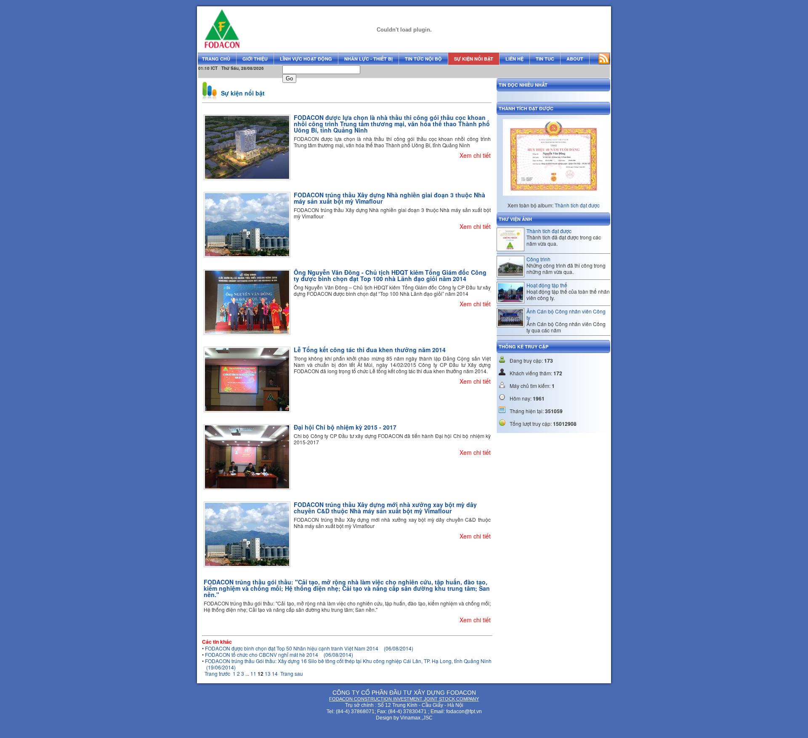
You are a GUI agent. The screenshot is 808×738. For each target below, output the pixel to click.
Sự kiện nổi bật (243, 93)
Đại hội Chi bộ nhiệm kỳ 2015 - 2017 (345, 427)
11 (253, 673)
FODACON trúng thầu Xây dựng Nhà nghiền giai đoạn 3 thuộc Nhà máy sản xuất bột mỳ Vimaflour (389, 198)
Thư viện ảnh (515, 219)
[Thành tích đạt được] (510, 247)
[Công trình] (510, 273)
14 (275, 673)
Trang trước (217, 673)
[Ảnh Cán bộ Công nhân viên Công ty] (510, 323)
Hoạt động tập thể (546, 285)
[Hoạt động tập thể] (510, 299)
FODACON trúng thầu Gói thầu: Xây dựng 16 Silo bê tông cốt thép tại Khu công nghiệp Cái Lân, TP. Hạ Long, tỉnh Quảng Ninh (348, 664)
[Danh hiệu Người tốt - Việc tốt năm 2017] (553, 201)
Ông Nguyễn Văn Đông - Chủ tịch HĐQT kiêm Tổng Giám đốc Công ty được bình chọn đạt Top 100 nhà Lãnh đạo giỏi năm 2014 (390, 275)
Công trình (538, 259)
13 (268, 673)
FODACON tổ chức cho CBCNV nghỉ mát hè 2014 (279, 654)
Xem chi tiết (475, 155)
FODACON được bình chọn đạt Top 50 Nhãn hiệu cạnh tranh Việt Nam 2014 (309, 648)
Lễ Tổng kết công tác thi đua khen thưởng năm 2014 (370, 349)
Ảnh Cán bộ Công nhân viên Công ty (566, 314)
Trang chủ (216, 59)
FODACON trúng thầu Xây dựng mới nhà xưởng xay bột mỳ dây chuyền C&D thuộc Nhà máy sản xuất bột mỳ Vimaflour (385, 507)
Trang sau (291, 673)
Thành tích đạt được (577, 205)
